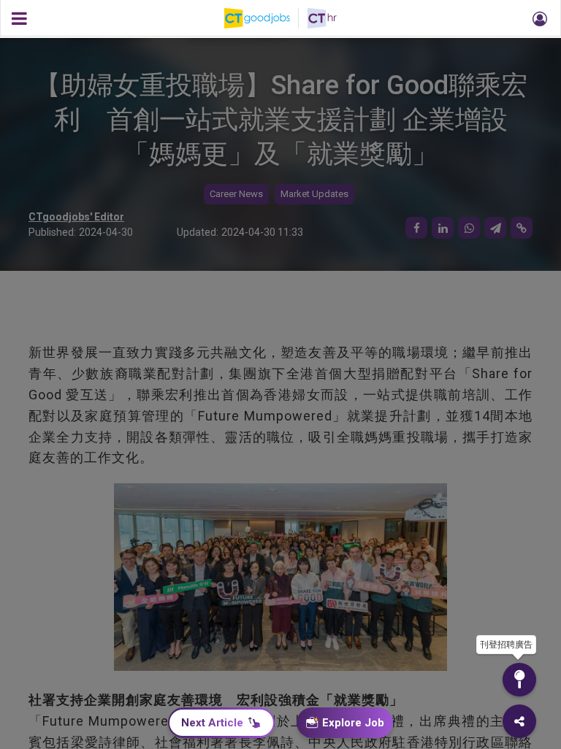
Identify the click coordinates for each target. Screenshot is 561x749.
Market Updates (314, 193)
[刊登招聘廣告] (519, 679)
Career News (236, 193)
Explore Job (353, 722)
